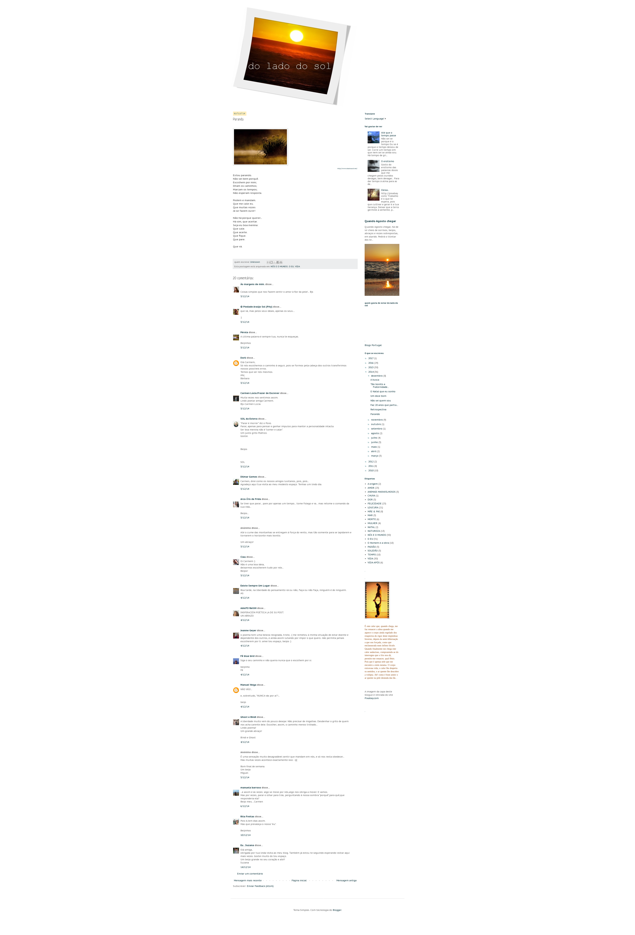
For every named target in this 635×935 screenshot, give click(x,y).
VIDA (297, 266)
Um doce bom (378, 395)
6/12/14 (244, 806)
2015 (371, 367)
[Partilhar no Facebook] (277, 262)
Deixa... (385, 190)
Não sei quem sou (380, 400)
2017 (371, 358)
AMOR (371, 487)
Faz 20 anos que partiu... (384, 405)
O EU (291, 266)
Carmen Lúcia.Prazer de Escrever (259, 393)
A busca (374, 379)
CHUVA (371, 495)
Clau (243, 556)
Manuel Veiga (248, 684)
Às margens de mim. (252, 284)
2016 (371, 362)
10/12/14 (245, 835)
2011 (371, 466)
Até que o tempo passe (388, 134)
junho (375, 442)
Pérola (244, 332)
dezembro (377, 375)
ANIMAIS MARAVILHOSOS (382, 491)
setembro (377, 428)
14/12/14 (245, 867)
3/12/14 (244, 296)
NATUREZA (374, 530)
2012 (371, 461)
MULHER (372, 523)
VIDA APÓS (374, 562)
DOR (370, 499)
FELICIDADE (374, 503)
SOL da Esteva (248, 418)
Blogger (337, 910)
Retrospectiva (378, 409)
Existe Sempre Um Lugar (255, 585)
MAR (370, 515)
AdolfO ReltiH (248, 608)
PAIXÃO (372, 546)
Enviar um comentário (250, 873)
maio (374, 446)
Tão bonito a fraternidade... (379, 386)
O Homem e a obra (378, 542)
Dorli (243, 357)
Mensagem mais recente (248, 880)
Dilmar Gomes (248, 476)
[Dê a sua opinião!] (271, 262)
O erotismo (387, 161)
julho (374, 437)
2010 (371, 470)
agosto (375, 433)
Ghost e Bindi (248, 717)
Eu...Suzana (247, 845)
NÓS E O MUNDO (279, 266)
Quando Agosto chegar (380, 221)
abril (374, 451)
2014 (371, 371)
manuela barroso (250, 787)
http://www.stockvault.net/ (347, 168)
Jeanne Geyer (248, 630)
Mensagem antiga (346, 880)
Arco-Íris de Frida (250, 499)
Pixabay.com (372, 698)
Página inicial (299, 880)
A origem (373, 483)
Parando (375, 414)
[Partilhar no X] (274, 262)
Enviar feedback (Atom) (260, 886)
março (375, 455)
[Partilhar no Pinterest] (281, 262)
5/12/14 (244, 777)
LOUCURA (373, 507)
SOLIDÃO (373, 550)
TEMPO (372, 554)
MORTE (372, 519)
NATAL (371, 527)
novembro (377, 419)
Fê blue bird (247, 656)
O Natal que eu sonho (382, 391)
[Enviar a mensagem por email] (268, 262)
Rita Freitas (247, 816)
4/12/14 (244, 597)
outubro (376, 424)
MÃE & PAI (374, 511)
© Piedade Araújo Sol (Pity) (256, 306)
